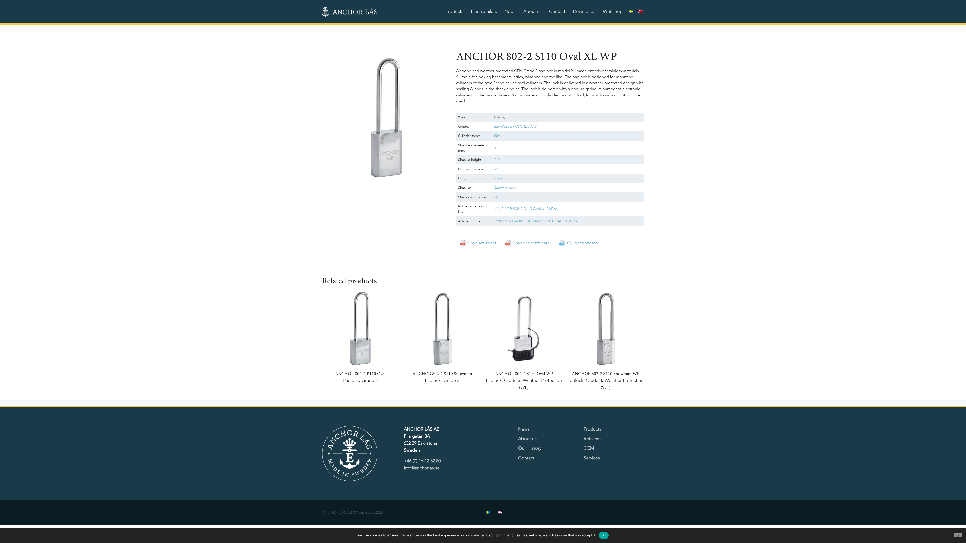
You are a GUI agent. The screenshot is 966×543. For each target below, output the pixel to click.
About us (532, 11)
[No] (958, 535)
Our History (529, 448)
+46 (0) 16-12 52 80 (422, 461)
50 (495, 169)
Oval (497, 135)
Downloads (584, 11)
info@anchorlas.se (422, 468)
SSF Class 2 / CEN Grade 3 (515, 126)
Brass (498, 178)
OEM (589, 448)
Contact (557, 11)
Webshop (613, 11)
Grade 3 (369, 380)
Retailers (592, 439)
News (510, 11)
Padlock (351, 380)
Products (454, 11)
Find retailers (484, 11)
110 (496, 159)
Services (592, 458)
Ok (603, 535)
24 (495, 197)
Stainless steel (505, 187)
